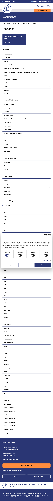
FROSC (6, 144)
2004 (5, 227)
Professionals (32, 484)
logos (5, 386)
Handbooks (7, 151)
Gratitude (6, 364)
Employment (7, 129)
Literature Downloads (10, 158)
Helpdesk (6, 90)
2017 (5, 274)
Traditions (7, 191)
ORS (5, 393)
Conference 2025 (9, 335)
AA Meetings (7, 57)
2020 (5, 285)
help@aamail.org (8, 455)
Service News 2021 (9, 418)
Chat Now (6, 321)
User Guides (7, 194)
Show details (45, 260)
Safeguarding (8, 176)
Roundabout (7, 404)
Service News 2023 (9, 425)
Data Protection (8, 126)
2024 (5, 299)
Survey (6, 61)
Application (7, 310)
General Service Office (10, 147)
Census (6, 313)
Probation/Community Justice (12, 173)
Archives (6, 111)
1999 (5, 209)
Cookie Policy (25, 493)
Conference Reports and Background (15, 119)
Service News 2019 (9, 411)
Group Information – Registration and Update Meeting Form (21, 72)
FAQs (3, 493)
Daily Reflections (9, 94)
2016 (5, 270)
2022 (5, 292)
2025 (5, 303)
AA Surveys (7, 108)
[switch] (20, 255)
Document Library (17, 23)
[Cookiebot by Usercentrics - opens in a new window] (45, 235)
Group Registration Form (11, 368)
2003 (5, 223)
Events (6, 86)
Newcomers (7, 166)
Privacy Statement (17, 493)
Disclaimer (8, 493)
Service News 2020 (9, 415)
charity (6, 317)
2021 (5, 288)
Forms (6, 140)
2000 (5, 212)
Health (6, 155)
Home (3, 23)
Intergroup (7, 375)
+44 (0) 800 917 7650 (10, 450)
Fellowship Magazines (10, 79)
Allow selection (26, 264)
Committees (7, 324)
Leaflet (6, 379)
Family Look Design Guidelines (13, 133)
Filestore (6, 350)
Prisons (6, 169)
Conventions (7, 122)
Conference (7, 83)
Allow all (43, 264)
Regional (6, 400)
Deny (9, 264)
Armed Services (8, 115)
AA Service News (9, 104)
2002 (5, 220)
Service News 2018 (9, 407)
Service (6, 75)
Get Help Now (18, 484)
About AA (43, 484)
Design (6, 346)
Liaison (6, 382)
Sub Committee (8, 429)
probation (6, 397)
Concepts (6, 328)
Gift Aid (6, 360)
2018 (5, 277)
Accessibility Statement (35, 493)
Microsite (6, 389)
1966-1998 (7, 205)
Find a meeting (42, 10)
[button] (43, 6)
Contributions (8, 54)
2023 (5, 295)
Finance (6, 137)
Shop (38, 484)
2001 (5, 216)
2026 (5, 306)
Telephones (7, 187)
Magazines (7, 162)
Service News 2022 (9, 422)
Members (9, 23)
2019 (5, 281)
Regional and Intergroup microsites (14, 68)
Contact (12, 486)
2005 (5, 230)
